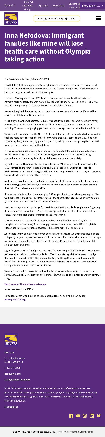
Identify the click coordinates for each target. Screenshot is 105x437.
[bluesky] (99, 416)
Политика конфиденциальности (75, 431)
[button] (15, 5)
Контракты (58, 5)
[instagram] (85, 416)
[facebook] (71, 416)
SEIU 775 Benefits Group (28, 5)
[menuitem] (8, 5)
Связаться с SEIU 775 (74, 5)
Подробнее (11, 406)
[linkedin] (92, 416)
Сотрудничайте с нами (17, 379)
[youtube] (78, 416)
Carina (45, 5)
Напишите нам (12, 373)
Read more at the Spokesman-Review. (25, 284)
